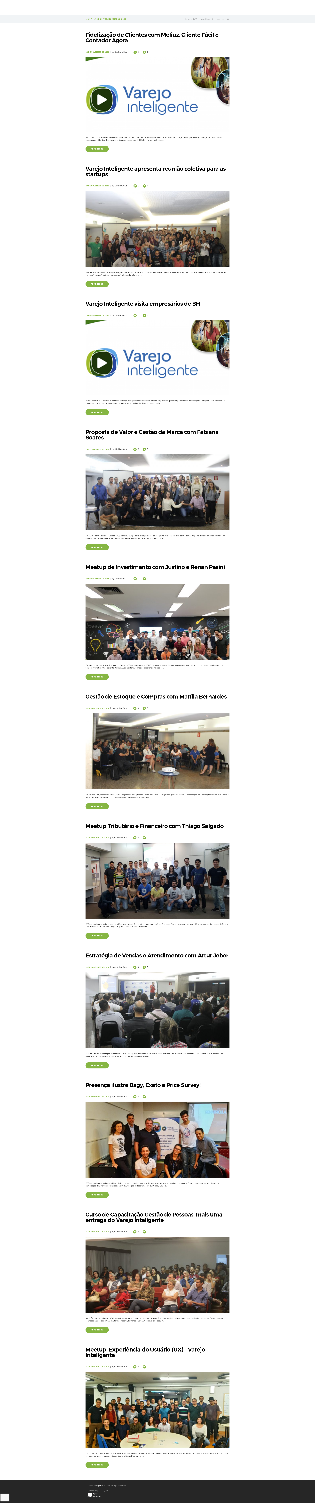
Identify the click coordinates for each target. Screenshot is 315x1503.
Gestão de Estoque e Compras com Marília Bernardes (156, 696)
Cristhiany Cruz (121, 52)
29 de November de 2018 (97, 52)
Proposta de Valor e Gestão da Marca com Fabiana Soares (152, 435)
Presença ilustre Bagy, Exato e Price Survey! (143, 1085)
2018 (195, 19)
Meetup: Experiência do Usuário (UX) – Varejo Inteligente (145, 1352)
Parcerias (210, 7)
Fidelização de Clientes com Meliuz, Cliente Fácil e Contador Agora (152, 37)
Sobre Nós (157, 7)
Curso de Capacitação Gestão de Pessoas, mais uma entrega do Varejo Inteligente (154, 1217)
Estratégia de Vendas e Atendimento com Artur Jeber (157, 955)
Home (187, 19)
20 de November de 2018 (97, 579)
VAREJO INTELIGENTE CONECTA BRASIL (183, 7)
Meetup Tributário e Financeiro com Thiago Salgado (155, 826)
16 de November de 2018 (97, 708)
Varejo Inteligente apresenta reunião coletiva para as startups (156, 171)
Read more (97, 149)
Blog (222, 7)
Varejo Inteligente (95, 1486)
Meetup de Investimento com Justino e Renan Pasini (155, 567)
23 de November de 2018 (97, 449)
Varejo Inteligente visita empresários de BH (143, 303)
